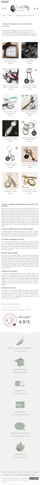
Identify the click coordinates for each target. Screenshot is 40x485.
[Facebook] (2, 2)
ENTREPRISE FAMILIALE (20, 454)
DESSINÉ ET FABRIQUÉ (20, 369)
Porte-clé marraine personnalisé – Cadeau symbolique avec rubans (10, 191)
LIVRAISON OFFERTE (20, 390)
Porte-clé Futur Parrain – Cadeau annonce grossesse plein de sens (10, 113)
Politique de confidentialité (22, 475)
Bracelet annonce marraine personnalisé (10, 60)
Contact (20, 472)
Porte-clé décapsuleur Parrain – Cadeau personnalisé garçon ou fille (10, 166)
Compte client (27, 472)
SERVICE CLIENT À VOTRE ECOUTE (20, 433)
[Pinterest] (5, 2)
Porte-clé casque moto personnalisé (29, 60)
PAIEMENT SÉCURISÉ (20, 412)
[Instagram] (7, 2)
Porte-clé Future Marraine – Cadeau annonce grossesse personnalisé (29, 113)
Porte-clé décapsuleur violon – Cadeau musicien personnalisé (29, 165)
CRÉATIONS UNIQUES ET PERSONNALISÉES (20, 348)
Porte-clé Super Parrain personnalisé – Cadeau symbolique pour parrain (29, 87)
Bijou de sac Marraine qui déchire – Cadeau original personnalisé (10, 87)
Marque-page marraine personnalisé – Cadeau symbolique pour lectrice (10, 139)
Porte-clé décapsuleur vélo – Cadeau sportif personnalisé (30, 139)
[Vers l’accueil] (20, 8)
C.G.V (11, 475)
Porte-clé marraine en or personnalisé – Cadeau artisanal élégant (29, 191)
